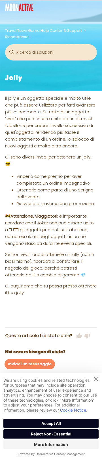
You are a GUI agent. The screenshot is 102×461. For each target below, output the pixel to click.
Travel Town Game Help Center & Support (43, 30)
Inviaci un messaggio (30, 364)
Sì (79, 336)
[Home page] (19, 7)
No (87, 336)
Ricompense (17, 36)
